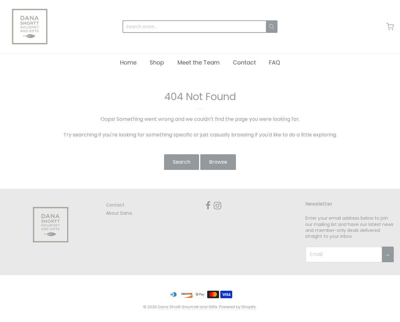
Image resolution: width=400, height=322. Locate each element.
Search (181, 162)
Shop (157, 62)
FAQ (274, 62)
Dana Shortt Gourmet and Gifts (187, 306)
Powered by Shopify (237, 306)
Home (128, 62)
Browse (218, 162)
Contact (244, 62)
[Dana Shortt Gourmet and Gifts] (29, 26)
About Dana (119, 213)
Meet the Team (199, 62)
